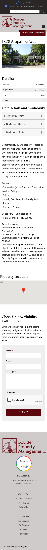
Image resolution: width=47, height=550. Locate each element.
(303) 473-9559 (25, 3)
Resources (23, 534)
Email (9, 361)
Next (41, 57)
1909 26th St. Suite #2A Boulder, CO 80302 (25, 6)
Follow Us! (23, 507)
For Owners (23, 529)
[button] (23, 290)
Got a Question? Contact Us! (33, 33)
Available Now (23, 517)
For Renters (23, 525)
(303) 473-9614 (24, 503)
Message (11, 372)
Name (9, 351)
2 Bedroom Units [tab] (14, 124)
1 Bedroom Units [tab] (14, 116)
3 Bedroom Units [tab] (14, 132)
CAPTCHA (10, 393)
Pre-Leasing (23, 521)
